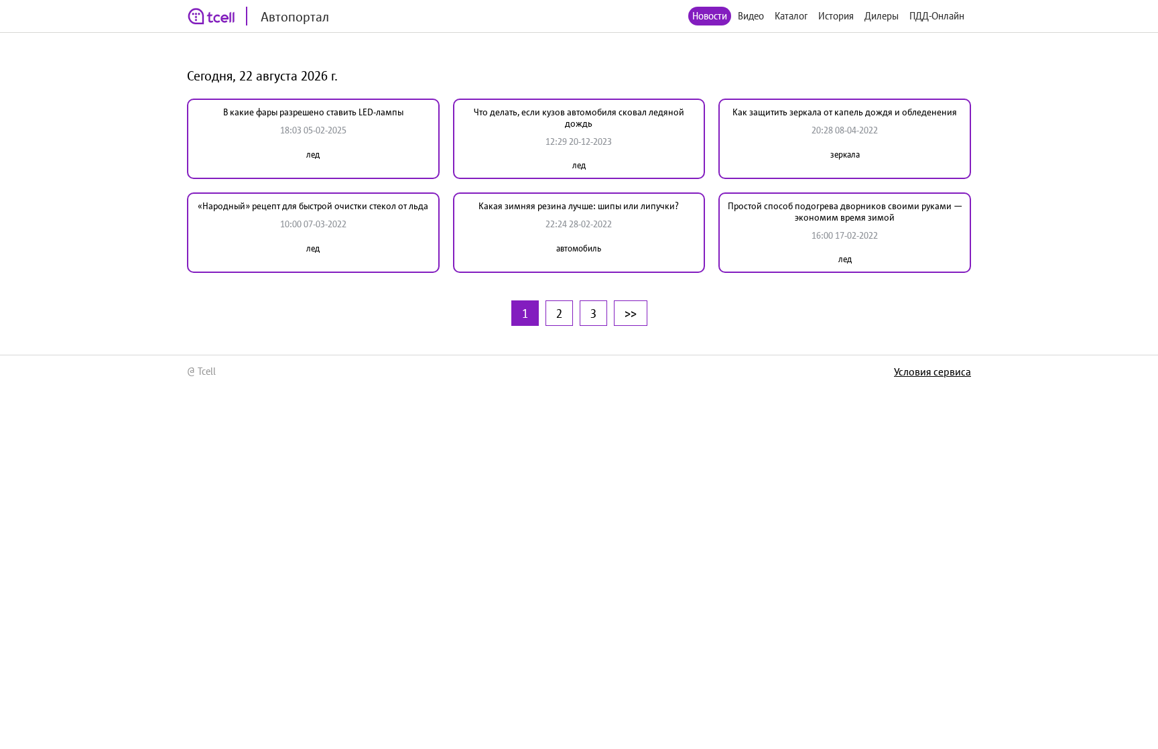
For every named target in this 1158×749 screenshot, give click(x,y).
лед (313, 155)
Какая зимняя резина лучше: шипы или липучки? (578, 205)
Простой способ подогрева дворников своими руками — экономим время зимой (845, 211)
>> (631, 313)
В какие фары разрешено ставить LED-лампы (313, 112)
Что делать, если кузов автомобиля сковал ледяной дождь (579, 118)
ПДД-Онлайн (936, 15)
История (836, 15)
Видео (751, 15)
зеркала (845, 155)
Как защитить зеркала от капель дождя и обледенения (844, 112)
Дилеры (881, 15)
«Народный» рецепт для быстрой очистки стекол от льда (313, 205)
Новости (709, 15)
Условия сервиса (932, 371)
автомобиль (578, 248)
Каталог (791, 15)
